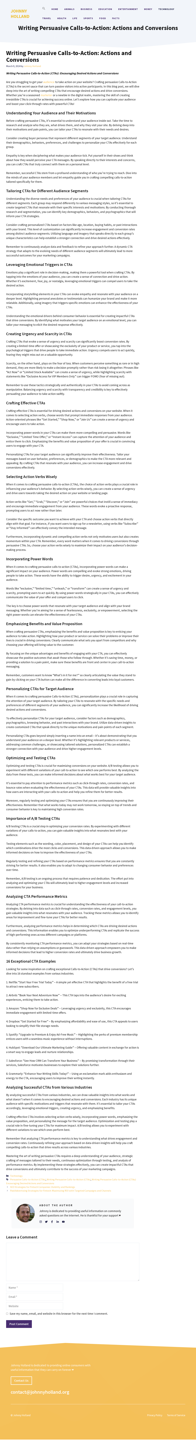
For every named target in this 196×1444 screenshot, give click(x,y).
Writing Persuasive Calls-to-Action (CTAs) (69, 1179)
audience (49, 82)
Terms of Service (176, 1415)
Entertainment (128, 9)
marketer (46, 95)
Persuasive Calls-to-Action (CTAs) (28, 1179)
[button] (43, 9)
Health (61, 18)
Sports (88, 18)
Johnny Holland (20, 13)
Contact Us (21, 1380)
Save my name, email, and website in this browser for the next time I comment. (59, 1313)
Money (148, 9)
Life (74, 18)
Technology (166, 9)
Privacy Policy (154, 1415)
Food (102, 18)
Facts (116, 18)
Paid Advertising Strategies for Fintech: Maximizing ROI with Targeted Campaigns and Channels (60, 1190)
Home (54, 9)
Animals (69, 9)
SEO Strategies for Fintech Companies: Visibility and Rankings (42, 1186)
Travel (46, 18)
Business (86, 9)
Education (105, 9)
